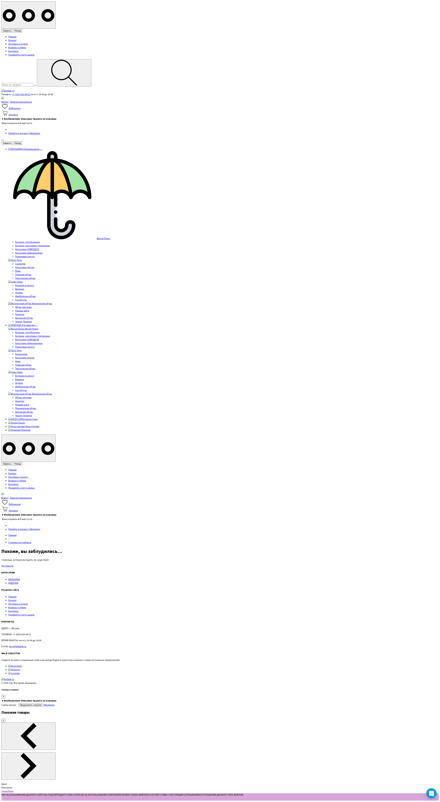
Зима (19, 282)
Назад (18, 30)
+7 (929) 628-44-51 (21, 94)
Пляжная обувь (23, 274)
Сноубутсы (21, 300)
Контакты (13, 51)
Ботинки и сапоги (24, 285)
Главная (12, 37)
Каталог (12, 40)
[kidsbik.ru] (7, 91)
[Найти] (64, 73)
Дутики (19, 293)
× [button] (2, 798)
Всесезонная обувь (41, 303)
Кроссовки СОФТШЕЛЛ (27, 249)
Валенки (19, 289)
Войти (4, 102)
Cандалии (20, 264)
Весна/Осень (103, 238)
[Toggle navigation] (28, 15)
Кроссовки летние (24, 267)
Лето (19, 260)
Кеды (17, 271)
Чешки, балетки (23, 321)
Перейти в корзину (18, 133)
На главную (7, 566)
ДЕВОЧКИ (13, 583)
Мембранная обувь (25, 296)
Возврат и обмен (17, 47)
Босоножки (21, 354)
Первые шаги (22, 311)
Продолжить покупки (30, 705)
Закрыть (7, 30)
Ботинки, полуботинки (27, 242)
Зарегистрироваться (21, 102)
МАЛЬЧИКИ (14, 579)
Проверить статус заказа (21, 55)
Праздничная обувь (25, 408)
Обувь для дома (23, 307)
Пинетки (19, 314)
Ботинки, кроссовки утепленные (32, 246)
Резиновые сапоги (25, 256)
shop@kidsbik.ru (17, 646)
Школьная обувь (24, 318)
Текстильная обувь (25, 278)
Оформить (34, 133)
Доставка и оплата (18, 44)
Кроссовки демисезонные (28, 253)
